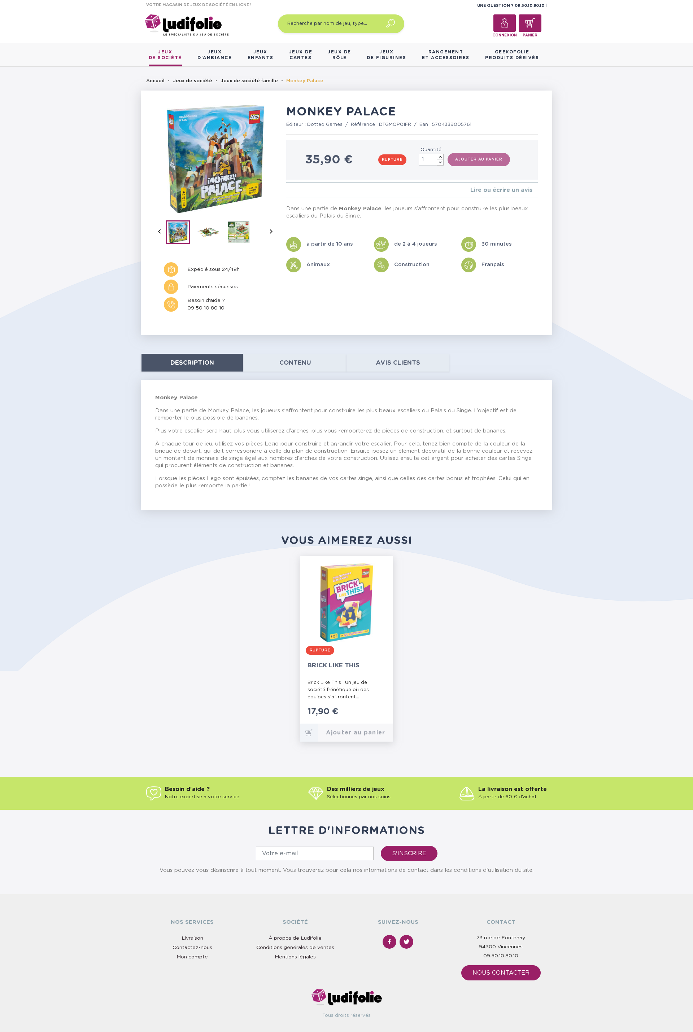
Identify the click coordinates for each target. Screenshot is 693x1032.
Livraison (192, 938)
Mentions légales (295, 956)
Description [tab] (192, 363)
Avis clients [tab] (398, 363)
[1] (288, 190)
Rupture (392, 160)
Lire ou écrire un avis (501, 190)
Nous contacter (500, 973)
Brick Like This (333, 665)
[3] (300, 190)
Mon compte (192, 956)
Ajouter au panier (478, 159)
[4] (306, 190)
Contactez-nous (192, 947)
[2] (294, 190)
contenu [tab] (295, 363)
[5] (311, 190)
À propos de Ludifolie (295, 938)
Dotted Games (325, 124)
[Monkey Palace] (181, 234)
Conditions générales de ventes (295, 947)
